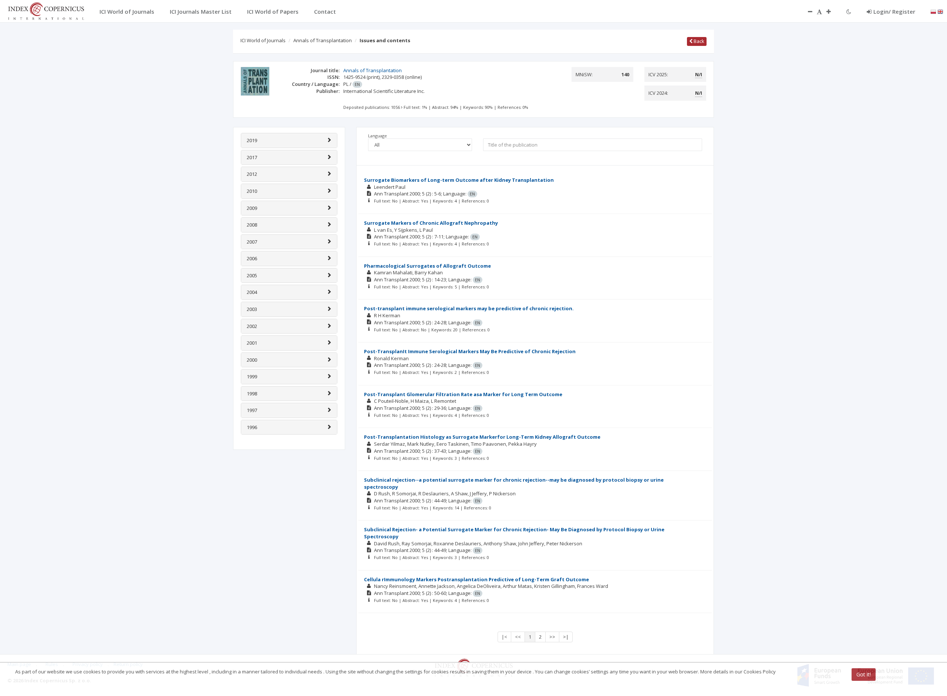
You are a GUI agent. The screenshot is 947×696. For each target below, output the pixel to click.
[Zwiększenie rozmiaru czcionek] (832, 11)
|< (504, 636)
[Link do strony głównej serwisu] (46, 10)
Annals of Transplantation (322, 40)
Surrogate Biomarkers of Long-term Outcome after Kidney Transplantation (459, 180)
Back (698, 41)
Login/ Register (894, 11)
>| (566, 636)
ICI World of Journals (263, 40)
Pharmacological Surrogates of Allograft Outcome (427, 265)
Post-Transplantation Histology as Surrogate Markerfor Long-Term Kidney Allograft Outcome (482, 437)
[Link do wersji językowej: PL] (933, 11)
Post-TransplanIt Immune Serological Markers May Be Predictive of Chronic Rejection (470, 351)
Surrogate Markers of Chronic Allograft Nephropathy (431, 223)
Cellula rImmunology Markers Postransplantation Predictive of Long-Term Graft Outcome (476, 579)
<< (518, 636)
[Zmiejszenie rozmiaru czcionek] (806, 11)
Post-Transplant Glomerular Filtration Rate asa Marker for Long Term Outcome (463, 394)
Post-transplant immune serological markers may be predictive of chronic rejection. (469, 308)
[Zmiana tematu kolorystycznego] (849, 11)
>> (552, 636)
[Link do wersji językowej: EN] (940, 11)
